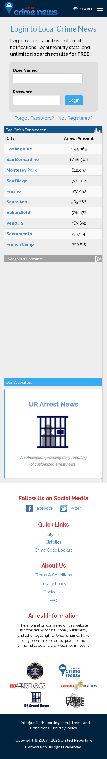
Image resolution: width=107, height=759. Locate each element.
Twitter (74, 508)
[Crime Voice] (74, 699)
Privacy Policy (53, 583)
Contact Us (53, 592)
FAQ (53, 600)
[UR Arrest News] (36, 699)
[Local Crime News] (69, 670)
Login (74, 100)
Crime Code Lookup (53, 550)
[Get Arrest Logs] (28, 685)
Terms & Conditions (53, 575)
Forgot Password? (34, 118)
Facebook (44, 508)
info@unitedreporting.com (44, 722)
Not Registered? (75, 118)
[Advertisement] (53, 317)
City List (53, 534)
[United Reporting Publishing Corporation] (35, 670)
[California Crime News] (79, 685)
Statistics (53, 542)
